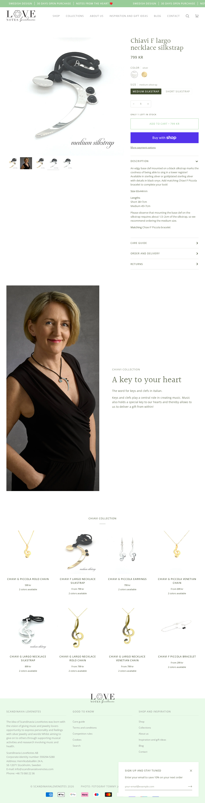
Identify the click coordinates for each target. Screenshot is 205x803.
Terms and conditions (85, 727)
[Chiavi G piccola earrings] (127, 552)
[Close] (193, 768)
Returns (137, 264)
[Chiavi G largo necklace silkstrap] (28, 629)
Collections (145, 727)
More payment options (143, 147)
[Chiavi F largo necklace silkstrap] (77, 552)
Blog (141, 745)
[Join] (187, 786)
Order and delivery (145, 253)
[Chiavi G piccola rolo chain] (28, 552)
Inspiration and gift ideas (152, 739)
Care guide (139, 243)
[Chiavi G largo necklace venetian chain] (127, 629)
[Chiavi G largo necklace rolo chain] (77, 629)
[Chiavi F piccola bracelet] (177, 629)
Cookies (77, 739)
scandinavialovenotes (50, 786)
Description (140, 161)
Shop (141, 721)
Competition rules (82, 733)
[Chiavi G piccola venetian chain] (177, 552)
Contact (143, 751)
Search (76, 745)
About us (144, 733)
